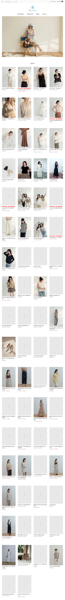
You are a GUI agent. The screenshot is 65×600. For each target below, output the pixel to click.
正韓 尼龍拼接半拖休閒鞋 (38, 361)
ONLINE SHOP (30, 14)
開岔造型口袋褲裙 (37, 271)
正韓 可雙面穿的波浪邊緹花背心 (24, 271)
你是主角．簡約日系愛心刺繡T (24, 208)
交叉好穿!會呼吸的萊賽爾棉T (55, 572)
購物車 (61, 1)
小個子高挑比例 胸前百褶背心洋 (40, 452)
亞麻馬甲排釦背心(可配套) (54, 543)
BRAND (37, 14)
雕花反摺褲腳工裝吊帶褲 (22, 543)
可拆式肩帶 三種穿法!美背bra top (24, 89)
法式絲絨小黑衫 (21, 179)
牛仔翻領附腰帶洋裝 (53, 179)
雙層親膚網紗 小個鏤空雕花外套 (8, 118)
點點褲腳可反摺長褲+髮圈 (39, 331)
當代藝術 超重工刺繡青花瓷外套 (40, 392)
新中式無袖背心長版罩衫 (38, 179)
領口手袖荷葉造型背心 (38, 301)
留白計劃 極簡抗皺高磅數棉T (23, 240)
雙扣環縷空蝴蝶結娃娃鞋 (6, 331)
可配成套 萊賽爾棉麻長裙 (23, 149)
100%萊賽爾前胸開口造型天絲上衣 (40, 482)
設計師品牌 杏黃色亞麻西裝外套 (24, 570)
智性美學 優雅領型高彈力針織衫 (8, 452)
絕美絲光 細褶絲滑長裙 (22, 361)
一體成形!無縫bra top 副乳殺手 (55, 241)
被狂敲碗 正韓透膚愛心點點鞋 (7, 179)
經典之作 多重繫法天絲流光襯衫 (8, 88)
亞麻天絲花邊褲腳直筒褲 (6, 543)
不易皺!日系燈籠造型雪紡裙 (39, 543)
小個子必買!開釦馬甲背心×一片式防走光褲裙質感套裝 (24, 483)
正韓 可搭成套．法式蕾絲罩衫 (55, 88)
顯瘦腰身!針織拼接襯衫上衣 (54, 301)
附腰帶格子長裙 (52, 361)
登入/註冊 (53, 1)
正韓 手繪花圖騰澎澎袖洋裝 (39, 118)
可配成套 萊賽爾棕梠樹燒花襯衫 (8, 149)
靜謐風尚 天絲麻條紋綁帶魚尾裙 (55, 482)
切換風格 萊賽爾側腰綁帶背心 (23, 331)
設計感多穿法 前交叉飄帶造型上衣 (8, 482)
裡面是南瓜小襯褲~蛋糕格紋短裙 (24, 301)
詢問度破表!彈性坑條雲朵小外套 (40, 208)
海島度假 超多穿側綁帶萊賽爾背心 (24, 118)
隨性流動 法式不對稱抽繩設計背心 (24, 512)
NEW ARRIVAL (21, 14)
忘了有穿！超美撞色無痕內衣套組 (55, 210)
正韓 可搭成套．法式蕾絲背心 (39, 88)
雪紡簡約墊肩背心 (52, 512)
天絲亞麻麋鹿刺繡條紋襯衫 (39, 240)
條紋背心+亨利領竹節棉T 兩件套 (8, 271)
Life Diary (44, 14)
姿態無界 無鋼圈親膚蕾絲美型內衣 (56, 120)
